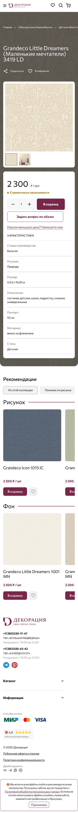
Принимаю (39, 805)
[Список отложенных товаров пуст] (52, 6)
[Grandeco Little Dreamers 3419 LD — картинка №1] (39, 117)
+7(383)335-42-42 (15, 648)
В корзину (51, 204)
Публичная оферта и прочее (21, 753)
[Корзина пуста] (70, 6)
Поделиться (17, 70)
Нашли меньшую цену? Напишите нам (35, 227)
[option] (11, 159)
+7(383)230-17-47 (15, 633)
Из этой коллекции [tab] (20, 390)
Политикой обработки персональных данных (32, 791)
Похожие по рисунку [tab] (58, 390)
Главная (7, 27)
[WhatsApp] (15, 770)
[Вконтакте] (5, 770)
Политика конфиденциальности (24, 760)
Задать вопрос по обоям (35, 216)
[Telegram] (6, 665)
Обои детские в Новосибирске (36, 27)
